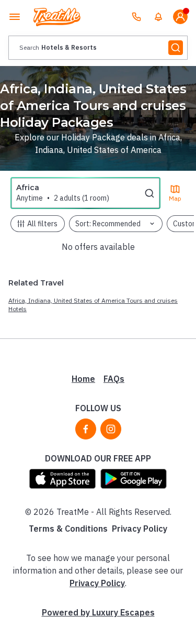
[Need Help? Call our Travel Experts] (136, 16)
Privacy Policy (139, 528)
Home (83, 378)
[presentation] (98, 47)
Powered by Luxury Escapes (98, 612)
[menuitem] (158, 16)
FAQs (113, 378)
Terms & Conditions (68, 528)
